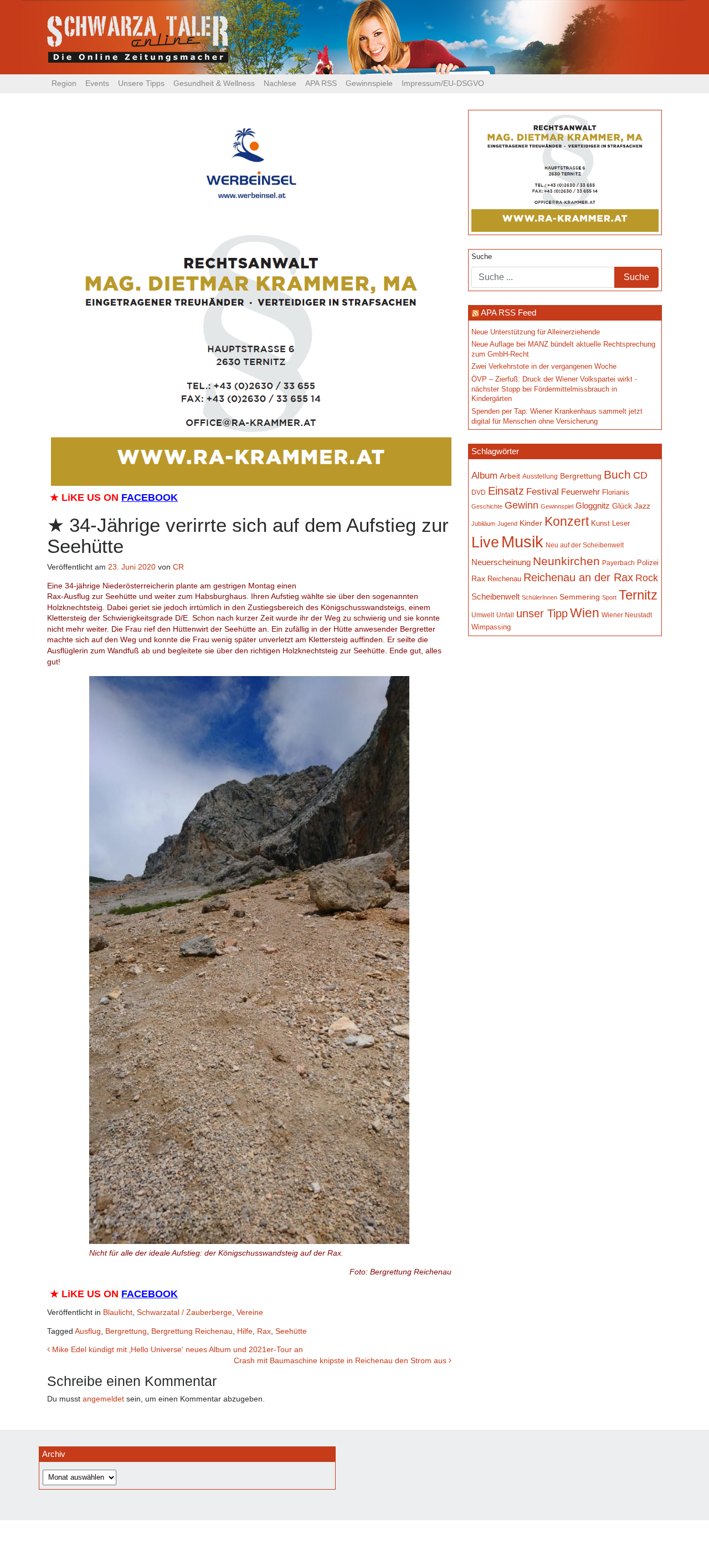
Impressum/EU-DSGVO (443, 83)
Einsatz (506, 491)
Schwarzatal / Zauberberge (184, 1312)
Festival (542, 491)
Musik (522, 541)
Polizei (648, 562)
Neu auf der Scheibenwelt (585, 545)
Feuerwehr (580, 491)
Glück (622, 505)
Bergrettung (126, 1331)
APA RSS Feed (508, 312)
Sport (609, 597)
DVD (478, 492)
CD (640, 475)
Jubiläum (483, 523)
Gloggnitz (593, 505)
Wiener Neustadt (627, 615)
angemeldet (103, 1398)
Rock (646, 577)
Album (484, 475)
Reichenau (504, 579)
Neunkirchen (566, 561)
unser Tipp (542, 613)
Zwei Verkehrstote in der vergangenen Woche (543, 366)
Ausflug (88, 1331)
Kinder (531, 523)
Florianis (615, 492)
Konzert (566, 521)
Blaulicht (117, 1312)
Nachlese (280, 83)
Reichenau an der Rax (578, 577)
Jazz (642, 505)
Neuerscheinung (501, 562)
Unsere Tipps (141, 83)
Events (97, 83)
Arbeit (510, 475)
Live (485, 542)
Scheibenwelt (495, 596)
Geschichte (486, 506)
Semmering (579, 597)
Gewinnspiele (369, 83)
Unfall (505, 615)
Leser (621, 523)
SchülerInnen (539, 597)
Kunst (600, 523)
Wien (584, 613)
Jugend (507, 523)
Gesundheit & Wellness (214, 83)
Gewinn (521, 505)
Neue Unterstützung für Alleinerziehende (535, 332)
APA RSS (321, 83)
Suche (481, 257)
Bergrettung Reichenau (192, 1331)
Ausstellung (540, 476)
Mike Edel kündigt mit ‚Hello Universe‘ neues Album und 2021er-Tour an (176, 1349)
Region (64, 83)
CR (178, 566)
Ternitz (638, 594)
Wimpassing (491, 627)
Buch (617, 474)
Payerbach (618, 563)
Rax (264, 1331)
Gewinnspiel (557, 506)
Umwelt (482, 615)
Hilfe (245, 1331)
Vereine (250, 1312)
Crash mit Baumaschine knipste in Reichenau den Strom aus (341, 1360)
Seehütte (291, 1331)
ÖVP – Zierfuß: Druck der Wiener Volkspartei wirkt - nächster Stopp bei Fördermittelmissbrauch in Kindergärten (554, 389)
